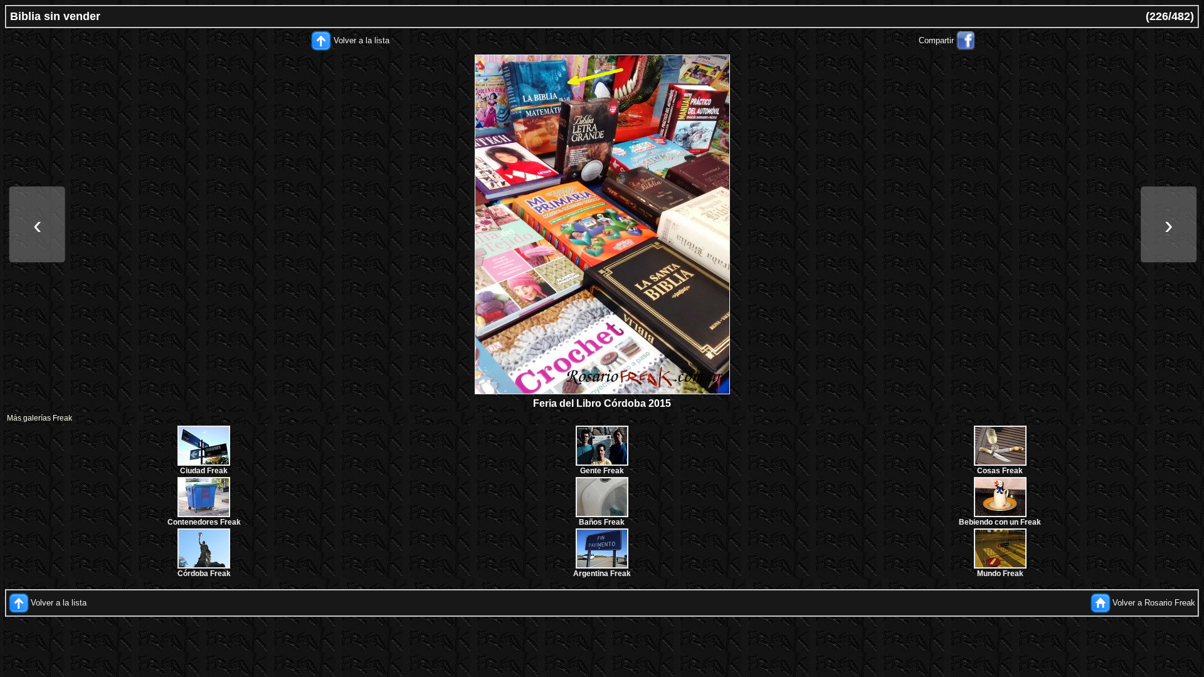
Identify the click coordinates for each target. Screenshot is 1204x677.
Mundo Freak (1000, 573)
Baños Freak (602, 522)
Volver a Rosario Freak (1153, 602)
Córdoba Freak (204, 573)
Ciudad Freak (204, 470)
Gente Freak (602, 470)
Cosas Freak (1000, 470)
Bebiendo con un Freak (1000, 522)
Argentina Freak (602, 573)
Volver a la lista (361, 40)
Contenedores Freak (204, 522)
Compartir (936, 40)
